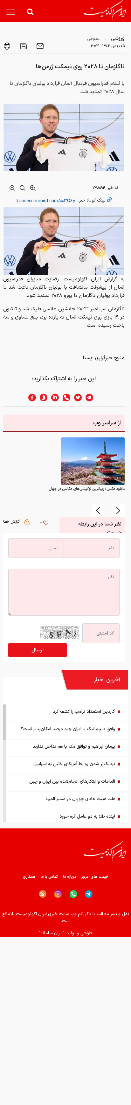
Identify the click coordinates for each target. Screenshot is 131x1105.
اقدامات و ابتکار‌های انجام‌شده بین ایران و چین (72, 781)
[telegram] (92, 398)
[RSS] (42, 894)
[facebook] (30, 398)
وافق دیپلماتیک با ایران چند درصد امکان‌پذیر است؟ (68, 729)
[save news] (23, 46)
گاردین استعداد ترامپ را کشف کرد (84, 711)
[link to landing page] (105, 10)
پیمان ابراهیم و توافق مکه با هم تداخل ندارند (74, 746)
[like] (45, 523)
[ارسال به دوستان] (39, 46)
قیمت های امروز (94, 877)
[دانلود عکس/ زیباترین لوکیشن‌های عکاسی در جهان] (93, 461)
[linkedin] (53, 398)
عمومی (93, 38)
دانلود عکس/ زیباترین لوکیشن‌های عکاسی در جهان (87, 489)
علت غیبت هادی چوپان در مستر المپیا (80, 799)
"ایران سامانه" (51, 933)
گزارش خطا (12, 522)
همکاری (29, 877)
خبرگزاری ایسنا (98, 358)
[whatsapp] (64, 398)
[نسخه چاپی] (7, 46)
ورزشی (118, 38)
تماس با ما (49, 877)
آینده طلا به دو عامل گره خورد (87, 816)
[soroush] (41, 398)
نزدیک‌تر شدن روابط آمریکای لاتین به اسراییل (74, 764)
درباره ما (69, 877)
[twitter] (76, 398)
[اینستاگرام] (58, 894)
